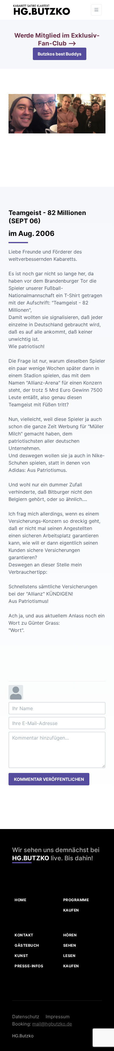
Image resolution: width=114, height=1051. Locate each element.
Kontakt (24, 935)
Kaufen (71, 910)
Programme (76, 900)
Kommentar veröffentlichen (49, 779)
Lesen (69, 955)
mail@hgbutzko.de (52, 1024)
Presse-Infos (29, 966)
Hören (70, 935)
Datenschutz (25, 1016)
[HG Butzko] (41, 10)
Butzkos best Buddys (59, 53)
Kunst (21, 955)
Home (20, 900)
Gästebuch (27, 945)
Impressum (58, 1016)
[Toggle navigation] (96, 9)
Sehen (69, 945)
